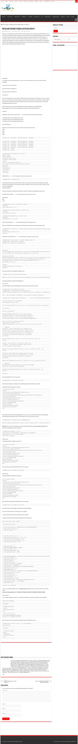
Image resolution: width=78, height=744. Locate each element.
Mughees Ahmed (7, 31)
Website (4, 713)
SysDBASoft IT (73, 741)
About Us (11, 1)
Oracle (20, 1)
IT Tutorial (61, 741)
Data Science (36, 16)
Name (4, 704)
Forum (6, 1)
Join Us (16, 1)
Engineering (47, 16)
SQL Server (26, 1)
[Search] (76, 1)
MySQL (6, 24)
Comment (4, 690)
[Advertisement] (49, 8)
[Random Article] (76, 20)
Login (41, 1)
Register (36, 1)
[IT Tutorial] (8, 7)
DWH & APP (16, 16)
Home (2, 1)
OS (41, 16)
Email (3, 708)
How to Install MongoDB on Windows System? (42, 681)
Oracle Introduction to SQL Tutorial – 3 (10, 681)
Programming (55, 16)
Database (24, 16)
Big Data (31, 1)
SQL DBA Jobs (47, 1)
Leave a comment (26, 31)
